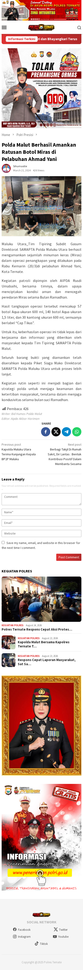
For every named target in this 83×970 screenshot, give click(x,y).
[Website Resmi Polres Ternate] (41, 27)
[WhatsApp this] (76, 431)
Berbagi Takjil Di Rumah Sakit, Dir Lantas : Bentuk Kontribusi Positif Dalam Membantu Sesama (64, 454)
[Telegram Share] (66, 431)
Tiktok (44, 944)
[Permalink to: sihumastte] (6, 168)
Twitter (63, 930)
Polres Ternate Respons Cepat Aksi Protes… (37, 629)
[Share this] (45, 431)
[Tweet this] (56, 431)
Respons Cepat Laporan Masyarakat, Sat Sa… (47, 662)
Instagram (24, 937)
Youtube (63, 937)
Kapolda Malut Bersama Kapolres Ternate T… (43, 644)
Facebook (24, 930)
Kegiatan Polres (13, 625)
